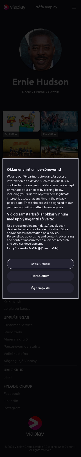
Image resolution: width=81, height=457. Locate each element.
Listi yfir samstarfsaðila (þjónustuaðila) (32, 248)
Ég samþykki (40, 288)
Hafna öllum (41, 276)
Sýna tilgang (40, 263)
